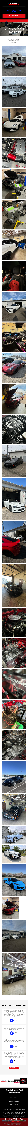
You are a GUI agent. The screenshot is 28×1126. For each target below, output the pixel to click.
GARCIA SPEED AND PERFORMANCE (13, 40)
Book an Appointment (14, 15)
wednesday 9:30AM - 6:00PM (14, 20)
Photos (14, 42)
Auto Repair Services (14, 1095)
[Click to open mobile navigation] (3, 3)
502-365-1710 (14, 1104)
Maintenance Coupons (14, 1097)
